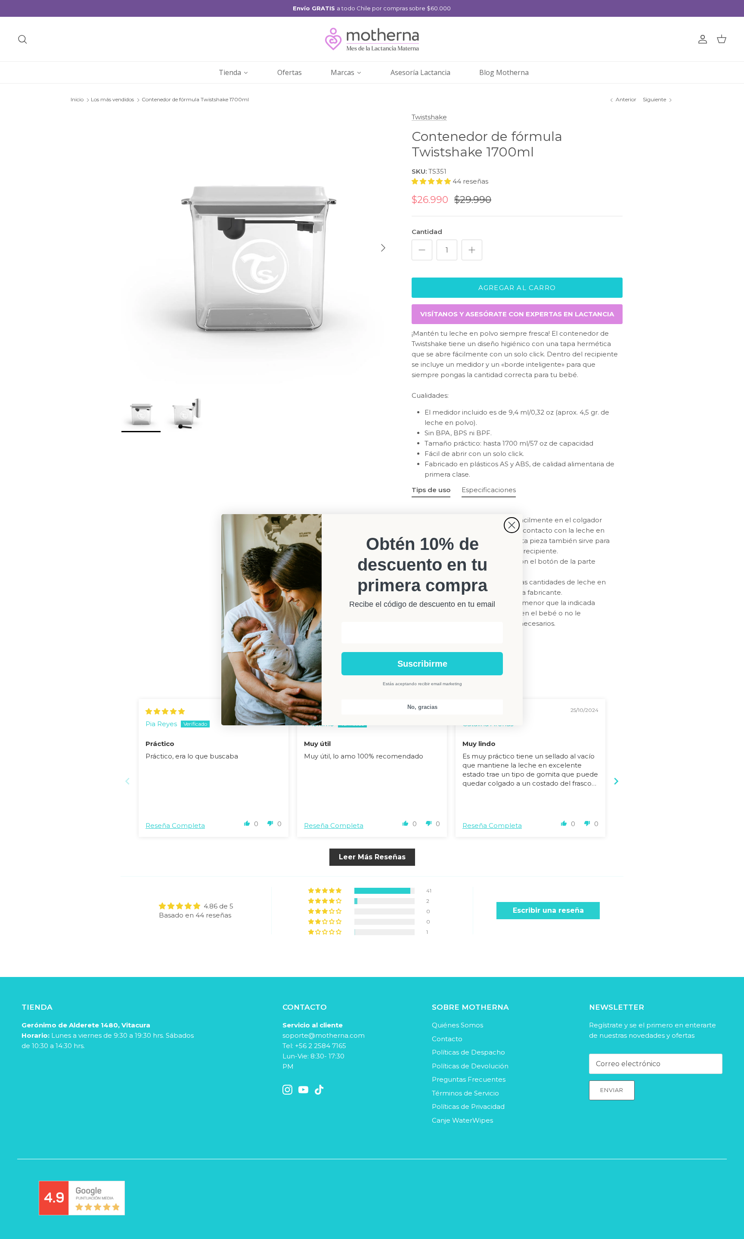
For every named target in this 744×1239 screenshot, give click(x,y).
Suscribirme (422, 663)
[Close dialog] (511, 525)
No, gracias (422, 707)
